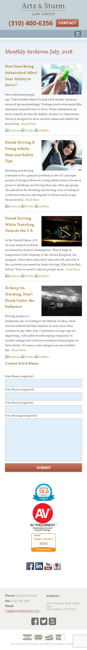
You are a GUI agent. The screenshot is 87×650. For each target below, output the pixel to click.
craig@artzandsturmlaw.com (22, 611)
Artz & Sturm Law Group (43, 9)
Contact (67, 22)
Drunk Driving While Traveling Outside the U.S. (19, 224)
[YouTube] (48, 565)
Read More (29, 124)
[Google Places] (57, 565)
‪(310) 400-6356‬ (31, 23)
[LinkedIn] (39, 565)
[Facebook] (30, 565)
